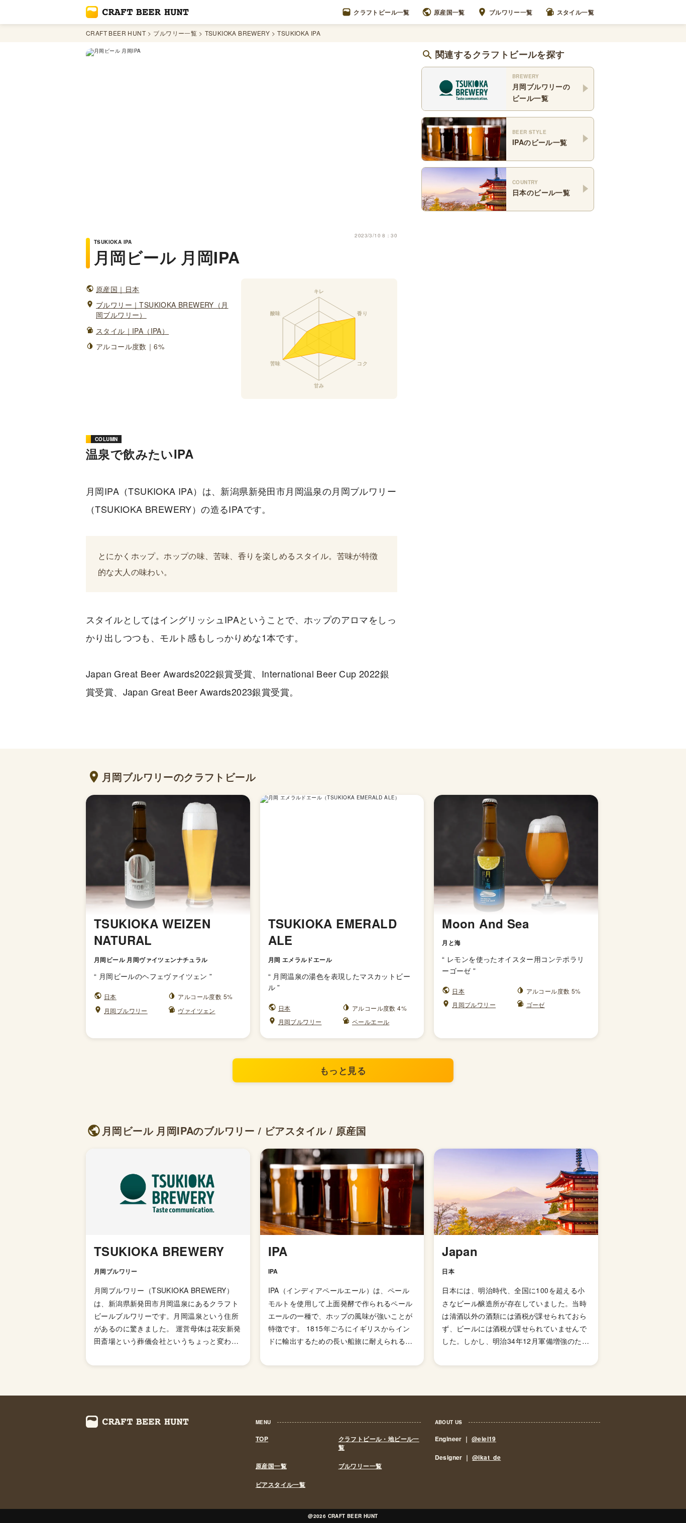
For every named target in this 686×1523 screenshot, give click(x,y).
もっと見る (343, 1070)
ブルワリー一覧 (511, 12)
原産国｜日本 (117, 289)
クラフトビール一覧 (382, 12)
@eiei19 (484, 1438)
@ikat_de (486, 1457)
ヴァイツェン (196, 1010)
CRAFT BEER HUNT (116, 33)
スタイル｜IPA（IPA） (132, 331)
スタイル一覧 (575, 12)
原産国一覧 (449, 12)
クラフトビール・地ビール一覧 (378, 1443)
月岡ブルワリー (126, 1010)
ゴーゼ (535, 1004)
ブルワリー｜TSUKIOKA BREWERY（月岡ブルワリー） (162, 310)
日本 (110, 996)
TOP (262, 1439)
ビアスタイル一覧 (280, 1484)
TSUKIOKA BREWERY (237, 33)
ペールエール (370, 1021)
